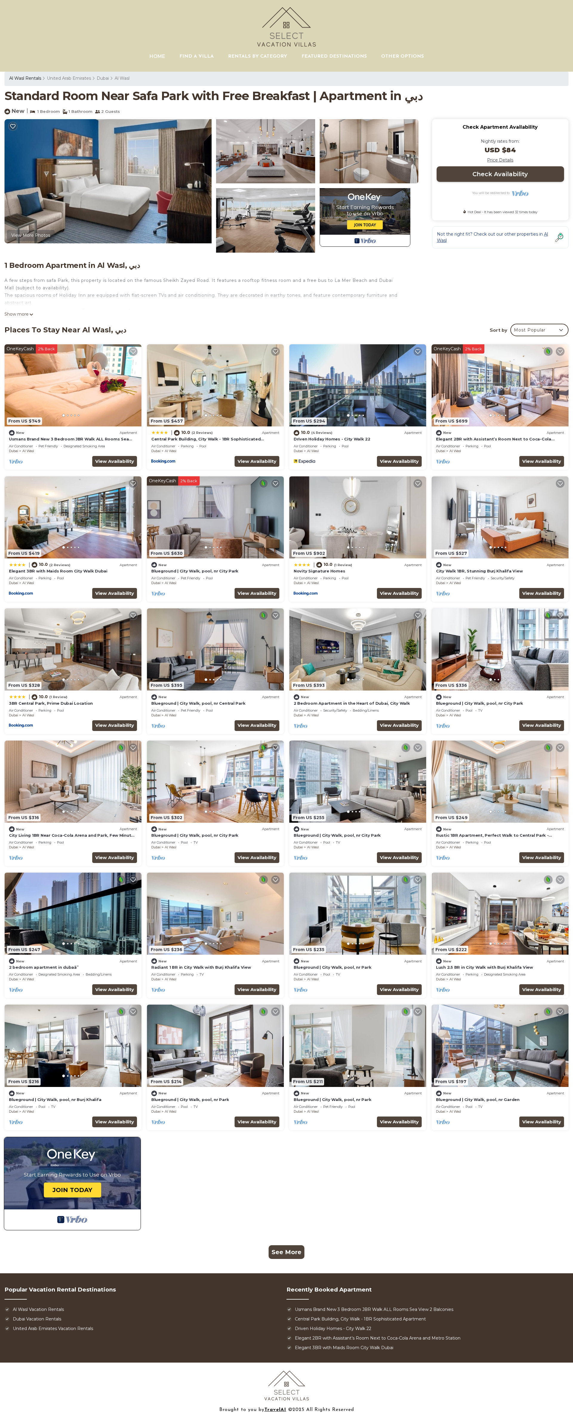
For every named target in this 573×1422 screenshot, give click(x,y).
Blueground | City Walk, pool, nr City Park (194, 571)
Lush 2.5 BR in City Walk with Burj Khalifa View (484, 967)
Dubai (103, 78)
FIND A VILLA (196, 56)
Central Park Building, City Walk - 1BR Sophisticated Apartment (360, 1319)
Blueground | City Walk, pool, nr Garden (478, 1099)
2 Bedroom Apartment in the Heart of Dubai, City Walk (352, 703)
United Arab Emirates (69, 78)
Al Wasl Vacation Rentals (38, 1309)
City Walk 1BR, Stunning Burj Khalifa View (479, 571)
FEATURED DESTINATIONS (334, 56)
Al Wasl (122, 78)
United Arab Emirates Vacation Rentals (53, 1328)
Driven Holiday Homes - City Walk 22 (332, 439)
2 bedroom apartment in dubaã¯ (43, 967)
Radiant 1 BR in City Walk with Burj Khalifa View (201, 967)
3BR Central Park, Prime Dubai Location (51, 703)
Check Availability (500, 174)
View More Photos (30, 235)
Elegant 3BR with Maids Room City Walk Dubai (58, 571)
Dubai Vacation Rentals (37, 1319)
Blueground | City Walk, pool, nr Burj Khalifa (55, 1099)
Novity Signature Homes (319, 571)
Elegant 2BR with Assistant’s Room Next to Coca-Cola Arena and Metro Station (377, 1338)
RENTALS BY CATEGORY (257, 56)
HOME (157, 56)
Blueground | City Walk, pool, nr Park (332, 967)
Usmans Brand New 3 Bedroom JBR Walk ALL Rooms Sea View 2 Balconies (374, 1309)
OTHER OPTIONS (402, 56)
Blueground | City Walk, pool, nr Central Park (198, 703)
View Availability (114, 461)
